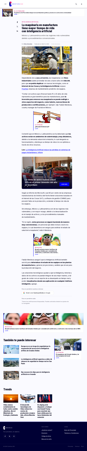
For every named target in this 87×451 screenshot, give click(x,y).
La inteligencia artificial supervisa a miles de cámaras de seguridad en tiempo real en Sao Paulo (36, 361)
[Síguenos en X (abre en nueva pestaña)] (9, 436)
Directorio (44, 433)
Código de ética (46, 436)
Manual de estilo (47, 439)
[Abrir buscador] (76, 4)
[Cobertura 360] (16, 4)
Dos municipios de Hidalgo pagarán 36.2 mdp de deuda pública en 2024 (42, 183)
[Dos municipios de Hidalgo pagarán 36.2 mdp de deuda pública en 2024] (47, 173)
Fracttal (25, 89)
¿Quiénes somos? (47, 430)
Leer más (64, 184)
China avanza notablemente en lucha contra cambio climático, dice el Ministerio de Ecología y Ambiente (10, 410)
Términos (77, 446)
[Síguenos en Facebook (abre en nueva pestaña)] (5, 436)
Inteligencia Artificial (30, 21)
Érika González (28, 44)
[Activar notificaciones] (82, 4)
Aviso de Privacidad (70, 430)
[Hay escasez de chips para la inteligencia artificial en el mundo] (11, 375)
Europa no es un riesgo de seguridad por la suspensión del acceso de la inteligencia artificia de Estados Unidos (35, 348)
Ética (82, 446)
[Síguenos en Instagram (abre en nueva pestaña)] (14, 436)
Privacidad (70, 446)
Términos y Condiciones (71, 433)
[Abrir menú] (5, 4)
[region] (47, 173)
